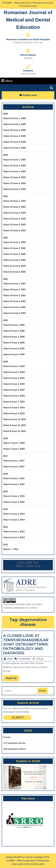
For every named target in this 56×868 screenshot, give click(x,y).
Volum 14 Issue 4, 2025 (14, 136)
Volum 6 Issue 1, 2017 (14, 460)
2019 (5, 361)
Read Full (12, 679)
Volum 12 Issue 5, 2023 (14, 224)
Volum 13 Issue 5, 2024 (14, 183)
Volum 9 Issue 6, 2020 (14, 354)
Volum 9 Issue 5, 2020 (14, 348)
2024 (5, 155)
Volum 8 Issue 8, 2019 (14, 407)
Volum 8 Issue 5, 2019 (14, 390)
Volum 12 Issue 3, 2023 (14, 212)
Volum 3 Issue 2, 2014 (14, 519)
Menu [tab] (9, 80)
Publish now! (30, 95)
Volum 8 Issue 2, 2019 (14, 372)
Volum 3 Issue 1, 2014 (14, 514)
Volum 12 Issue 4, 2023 (14, 218)
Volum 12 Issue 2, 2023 (14, 207)
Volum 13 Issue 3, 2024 (14, 171)
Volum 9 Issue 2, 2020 (14, 331)
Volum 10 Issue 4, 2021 (14, 301)
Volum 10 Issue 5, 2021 (14, 307)
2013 (5, 527)
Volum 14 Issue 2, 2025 (14, 124)
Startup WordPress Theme (19, 857)
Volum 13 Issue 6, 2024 (14, 189)
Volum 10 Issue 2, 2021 (14, 289)
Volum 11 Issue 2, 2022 (14, 248)
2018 (5, 438)
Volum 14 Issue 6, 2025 (14, 148)
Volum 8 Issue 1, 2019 (14, 366)
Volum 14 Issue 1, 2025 (14, 118)
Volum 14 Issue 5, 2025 (14, 142)
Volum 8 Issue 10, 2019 (14, 419)
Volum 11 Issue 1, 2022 (14, 242)
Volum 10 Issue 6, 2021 (14, 313)
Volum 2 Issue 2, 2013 (14, 537)
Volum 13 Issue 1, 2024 (14, 159)
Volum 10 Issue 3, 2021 (14, 295)
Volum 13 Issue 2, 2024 (14, 165)
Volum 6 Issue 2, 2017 (14, 466)
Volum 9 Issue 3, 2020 (14, 336)
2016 (5, 474)
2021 (5, 279)
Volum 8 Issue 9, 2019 (14, 413)
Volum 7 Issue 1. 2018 (14, 443)
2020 (5, 320)
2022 (5, 237)
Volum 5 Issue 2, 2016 (14, 484)
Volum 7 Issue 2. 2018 (14, 449)
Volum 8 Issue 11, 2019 (14, 425)
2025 (5, 113)
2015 (5, 491)
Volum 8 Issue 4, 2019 (14, 384)
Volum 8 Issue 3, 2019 (14, 378)
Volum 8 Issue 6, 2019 (14, 395)
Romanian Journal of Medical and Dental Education (28, 20)
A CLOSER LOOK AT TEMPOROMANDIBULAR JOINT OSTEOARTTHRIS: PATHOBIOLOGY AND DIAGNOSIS (25, 644)
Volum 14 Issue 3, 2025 (14, 130)
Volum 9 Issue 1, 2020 (14, 325)
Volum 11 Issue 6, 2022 (14, 272)
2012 (5, 544)
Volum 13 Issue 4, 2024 (14, 177)
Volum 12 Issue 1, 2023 (14, 201)
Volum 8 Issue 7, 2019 (14, 401)
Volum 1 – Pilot (10, 549)
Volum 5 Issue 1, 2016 (14, 478)
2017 (5, 456)
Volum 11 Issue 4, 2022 (14, 260)
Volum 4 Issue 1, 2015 (14, 496)
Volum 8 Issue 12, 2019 (14, 431)
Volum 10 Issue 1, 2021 (14, 283)
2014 (5, 509)
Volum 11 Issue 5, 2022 (14, 266)
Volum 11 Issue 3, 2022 (14, 254)
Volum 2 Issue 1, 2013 (14, 531)
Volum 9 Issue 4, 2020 (14, 342)
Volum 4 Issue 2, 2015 (14, 502)
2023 (5, 196)
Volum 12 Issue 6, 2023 (14, 230)
